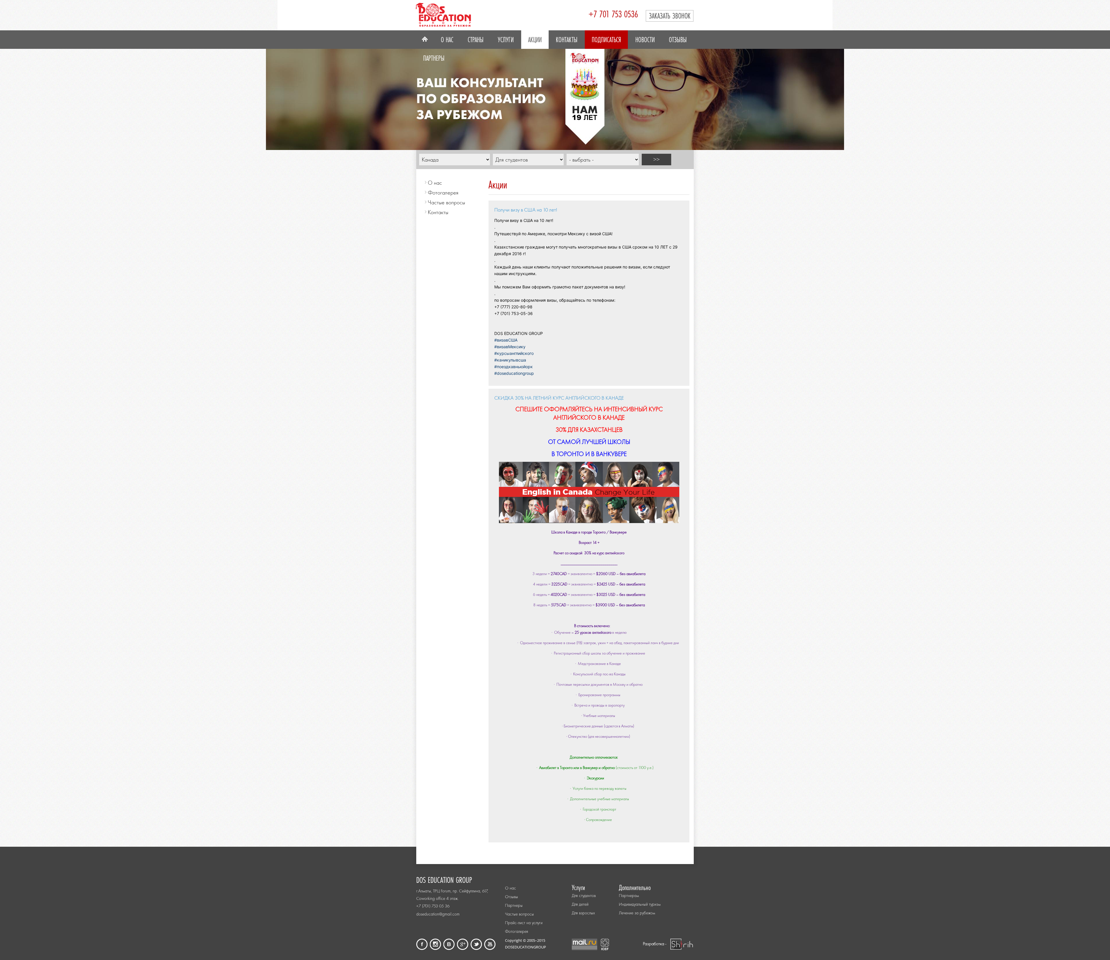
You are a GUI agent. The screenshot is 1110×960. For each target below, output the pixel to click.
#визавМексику (510, 346)
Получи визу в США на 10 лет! (525, 209)
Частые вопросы (446, 202)
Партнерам (629, 895)
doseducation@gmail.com (438, 914)
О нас (447, 40)
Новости (645, 40)
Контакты (567, 40)
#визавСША (505, 340)
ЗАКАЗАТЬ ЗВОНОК (669, 16)
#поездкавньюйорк (513, 366)
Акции (535, 40)
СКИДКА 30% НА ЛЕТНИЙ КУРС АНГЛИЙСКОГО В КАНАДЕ (559, 397)
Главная (425, 39)
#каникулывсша (510, 359)
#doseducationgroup (514, 373)
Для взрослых (583, 913)
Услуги (506, 40)
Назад (383, 95)
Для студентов (584, 895)
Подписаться (606, 40)
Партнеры (434, 58)
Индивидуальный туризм (640, 904)
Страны (476, 40)
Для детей (580, 904)
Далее (727, 95)
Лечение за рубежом (637, 913)
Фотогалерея (443, 192)
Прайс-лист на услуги (524, 923)
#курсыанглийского (514, 353)
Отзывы (678, 40)
